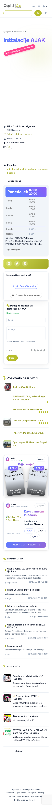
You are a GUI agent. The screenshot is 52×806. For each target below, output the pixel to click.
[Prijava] (33, 6)
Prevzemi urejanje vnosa (27, 295)
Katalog (41, 793)
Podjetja (25, 796)
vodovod (32, 169)
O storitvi (10, 793)
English (32, 800)
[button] (45, 6)
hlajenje (11, 173)
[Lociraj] (46, 13)
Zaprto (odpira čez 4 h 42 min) (20, 49)
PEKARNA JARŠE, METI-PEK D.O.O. (29, 409)
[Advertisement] (26, 90)
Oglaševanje (21, 793)
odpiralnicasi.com (33, 789)
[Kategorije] (39, 6)
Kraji (19, 796)
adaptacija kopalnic (17, 169)
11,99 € (29, 531)
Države (12, 796)
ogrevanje (43, 169)
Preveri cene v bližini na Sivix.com (26, 545)
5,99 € (35, 536)
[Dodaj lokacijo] (28, 6)
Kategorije (32, 793)
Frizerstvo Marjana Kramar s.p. (28, 433)
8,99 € (40, 531)
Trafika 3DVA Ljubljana (24, 387)
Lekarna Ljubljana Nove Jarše (28, 420)
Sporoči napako (13, 249)
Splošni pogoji (37, 796)
